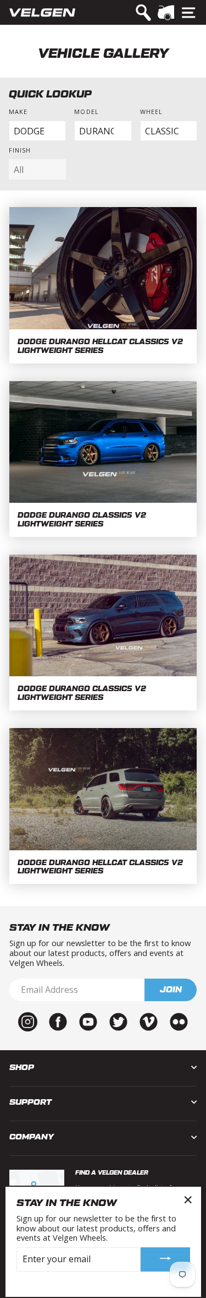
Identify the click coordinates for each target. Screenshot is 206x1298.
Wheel (151, 111)
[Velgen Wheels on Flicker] (178, 1021)
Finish (20, 150)
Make (18, 111)
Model (86, 111)
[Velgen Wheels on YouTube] (88, 1021)
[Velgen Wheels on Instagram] (27, 1021)
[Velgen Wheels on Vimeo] (148, 1021)
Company (31, 1137)
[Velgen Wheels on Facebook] (58, 1021)
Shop (21, 1067)
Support (30, 1102)
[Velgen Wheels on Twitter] (118, 1021)
